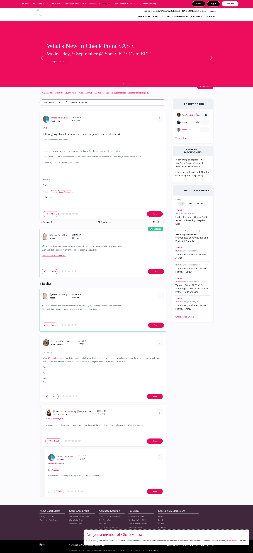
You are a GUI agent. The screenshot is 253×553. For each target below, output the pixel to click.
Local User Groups (175, 16)
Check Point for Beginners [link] (79, 517)
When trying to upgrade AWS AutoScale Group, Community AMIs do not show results (190, 163)
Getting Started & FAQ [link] (48, 517)
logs (53, 192)
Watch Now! (57, 62)
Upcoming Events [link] (135, 527)
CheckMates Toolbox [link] (136, 517)
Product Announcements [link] (137, 524)
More (209, 16)
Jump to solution (52, 128)
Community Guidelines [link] (48, 520)
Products (142, 16)
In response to (54, 419)
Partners (195, 16)
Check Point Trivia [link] (76, 520)
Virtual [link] (190, 204)
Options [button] (162, 92)
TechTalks (102, 524)
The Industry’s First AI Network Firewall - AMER (191, 307)
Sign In (213, 11)
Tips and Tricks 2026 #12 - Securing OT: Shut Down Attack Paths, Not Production (191, 288)
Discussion (99, 93)
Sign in (89, 541)
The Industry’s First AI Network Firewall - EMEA (191, 270)
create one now (232, 541)
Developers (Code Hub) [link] (137, 520)
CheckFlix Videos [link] (75, 524)
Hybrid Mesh (70, 93)
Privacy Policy (107, 4)
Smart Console (65, 192)
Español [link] (161, 517)
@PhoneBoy (53, 358)
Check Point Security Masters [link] (110, 517)
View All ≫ (181, 138)
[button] (198, 3)
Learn (156, 16)
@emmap (55, 470)
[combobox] (115, 102)
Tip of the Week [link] (105, 520)
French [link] (160, 520)
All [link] (181, 204)
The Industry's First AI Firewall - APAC (191, 256)
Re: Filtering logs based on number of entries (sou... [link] (127, 93)
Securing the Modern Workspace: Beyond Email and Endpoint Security (191, 237)
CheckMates (47, 93)
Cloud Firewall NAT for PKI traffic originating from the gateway (192, 174)
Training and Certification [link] (108, 527)
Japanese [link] (161, 524)
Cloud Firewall (85, 93)
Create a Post (205, 87)
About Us (144, 550)
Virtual (179, 210)
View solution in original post (54, 255)
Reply (155, 214)
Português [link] (162, 527)
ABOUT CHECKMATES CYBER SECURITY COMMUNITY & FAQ (175, 11)
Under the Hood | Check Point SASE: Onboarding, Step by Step (191, 220)
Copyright (122, 550)
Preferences (230, 4)
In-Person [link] (201, 204)
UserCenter (154, 550)
